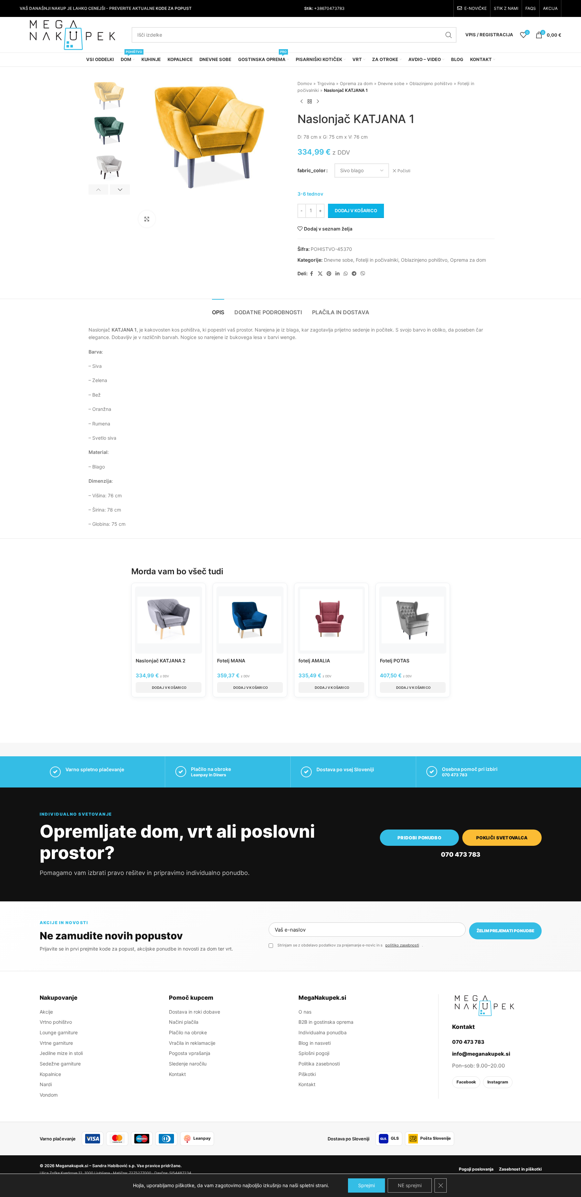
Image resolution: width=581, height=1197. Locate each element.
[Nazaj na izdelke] (310, 101)
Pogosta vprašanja (189, 1053)
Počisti (404, 170)
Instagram (497, 1081)
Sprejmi (366, 1185)
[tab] (218, 309)
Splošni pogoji (313, 1053)
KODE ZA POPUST (174, 8)
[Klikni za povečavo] (146, 219)
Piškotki (307, 1074)
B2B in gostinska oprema (325, 1022)
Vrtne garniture (56, 1043)
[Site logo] (72, 34)
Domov (304, 83)
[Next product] (318, 101)
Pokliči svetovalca (502, 837)
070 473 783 (454, 774)
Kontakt (177, 1074)
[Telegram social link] (354, 273)
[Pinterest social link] (329, 273)
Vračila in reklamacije (192, 1043)
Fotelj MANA (231, 660)
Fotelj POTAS (394, 660)
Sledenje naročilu (188, 1063)
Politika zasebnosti (319, 1063)
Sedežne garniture (60, 1063)
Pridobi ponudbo (419, 837)
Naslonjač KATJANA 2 (161, 660)
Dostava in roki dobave (194, 1012)
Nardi (46, 1084)
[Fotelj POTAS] (412, 620)
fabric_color (311, 170)
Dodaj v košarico (356, 210)
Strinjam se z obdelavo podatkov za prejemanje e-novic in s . (350, 945)
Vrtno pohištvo (56, 1022)
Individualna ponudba (322, 1032)
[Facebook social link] (312, 273)
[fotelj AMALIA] (331, 620)
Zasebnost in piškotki (520, 1169)
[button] (99, 189)
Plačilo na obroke (188, 1032)
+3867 (320, 8)
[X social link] (320, 273)
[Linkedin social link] (337, 273)
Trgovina (326, 83)
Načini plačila (183, 1022)
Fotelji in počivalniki (377, 260)
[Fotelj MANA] (250, 620)
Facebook (466, 1081)
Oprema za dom (356, 83)
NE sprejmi (410, 1185)
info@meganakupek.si (481, 1054)
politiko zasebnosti (402, 945)
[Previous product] (301, 101)
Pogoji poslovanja (476, 1169)
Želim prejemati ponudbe (505, 930)
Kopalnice (50, 1074)
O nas (304, 1012)
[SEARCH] (449, 35)
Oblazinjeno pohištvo (430, 83)
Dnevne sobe (391, 83)
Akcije (46, 1012)
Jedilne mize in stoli (61, 1053)
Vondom (49, 1095)
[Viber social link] (363, 273)
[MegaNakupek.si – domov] (484, 1005)
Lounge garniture (59, 1032)
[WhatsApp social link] (346, 273)
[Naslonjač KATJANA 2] (168, 620)
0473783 (336, 8)
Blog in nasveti (314, 1043)
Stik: (308, 8)
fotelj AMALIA (314, 660)
